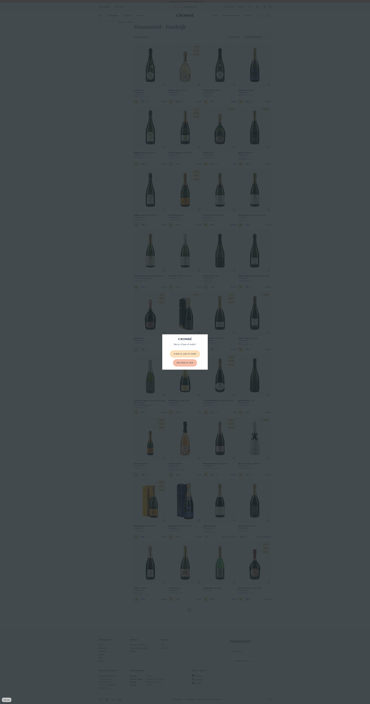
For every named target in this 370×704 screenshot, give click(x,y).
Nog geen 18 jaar (185, 363)
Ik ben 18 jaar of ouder (185, 354)
